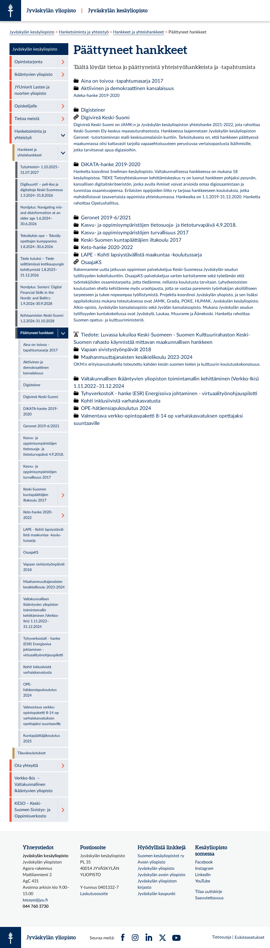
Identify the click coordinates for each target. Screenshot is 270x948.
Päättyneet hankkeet (37, 333)
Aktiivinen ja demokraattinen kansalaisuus (127, 88)
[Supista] (63, 134)
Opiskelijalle (26, 106)
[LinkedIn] (149, 937)
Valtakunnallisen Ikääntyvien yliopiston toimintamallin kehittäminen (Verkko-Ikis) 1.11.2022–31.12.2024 (41, 613)
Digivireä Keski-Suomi (105, 117)
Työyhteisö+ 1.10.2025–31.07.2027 (39, 170)
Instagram (204, 868)
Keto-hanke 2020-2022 (107, 247)
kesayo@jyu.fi (35, 900)
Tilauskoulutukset (31, 753)
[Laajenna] (63, 62)
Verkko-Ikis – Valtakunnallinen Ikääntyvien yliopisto (33, 784)
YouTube (202, 881)
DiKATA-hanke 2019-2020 (110, 164)
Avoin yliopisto (151, 862)
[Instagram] (135, 937)
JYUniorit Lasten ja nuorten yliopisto (32, 90)
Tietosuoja (221, 937)
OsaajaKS (91, 262)
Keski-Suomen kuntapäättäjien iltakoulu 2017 (131, 240)
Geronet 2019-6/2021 (106, 217)
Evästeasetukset (249, 937)
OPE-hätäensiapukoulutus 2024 (116, 408)
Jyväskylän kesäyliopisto (118, 10)
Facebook (204, 862)
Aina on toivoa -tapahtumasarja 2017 (122, 81)
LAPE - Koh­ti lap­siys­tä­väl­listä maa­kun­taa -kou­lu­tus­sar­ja (141, 254)
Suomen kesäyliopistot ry (161, 856)
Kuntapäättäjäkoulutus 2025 (41, 738)
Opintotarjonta (28, 62)
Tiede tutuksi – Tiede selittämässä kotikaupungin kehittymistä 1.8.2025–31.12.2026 (42, 267)
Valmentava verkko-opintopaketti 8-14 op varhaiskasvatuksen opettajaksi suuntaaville (42, 716)
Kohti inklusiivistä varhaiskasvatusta (120, 401)
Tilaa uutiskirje (208, 892)
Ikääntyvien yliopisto (33, 74)
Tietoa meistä (27, 119)
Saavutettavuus (209, 898)
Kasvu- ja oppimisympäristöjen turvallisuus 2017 (135, 232)
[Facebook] (123, 937)
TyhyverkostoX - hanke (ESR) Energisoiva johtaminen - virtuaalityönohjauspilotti (169, 393)
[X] (162, 937)
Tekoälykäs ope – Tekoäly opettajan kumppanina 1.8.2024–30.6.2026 (40, 241)
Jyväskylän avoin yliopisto (161, 875)
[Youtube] (176, 937)
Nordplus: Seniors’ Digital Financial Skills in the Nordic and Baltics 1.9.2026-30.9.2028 (40, 295)
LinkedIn (203, 875)
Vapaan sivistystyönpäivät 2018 (116, 349)
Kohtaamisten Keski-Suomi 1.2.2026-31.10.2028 (41, 318)
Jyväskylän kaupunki (156, 894)
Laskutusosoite (94, 894)
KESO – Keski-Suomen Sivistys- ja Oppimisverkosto (32, 809)
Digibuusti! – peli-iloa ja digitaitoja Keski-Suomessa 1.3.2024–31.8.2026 (41, 190)
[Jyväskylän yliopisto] (10, 10)
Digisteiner (93, 110)
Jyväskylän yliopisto (51, 10)
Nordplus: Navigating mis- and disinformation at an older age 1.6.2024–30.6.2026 (41, 216)
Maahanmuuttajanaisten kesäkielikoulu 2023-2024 (136, 357)
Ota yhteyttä (26, 765)
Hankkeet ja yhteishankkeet (138, 32)
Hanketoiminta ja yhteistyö (84, 32)
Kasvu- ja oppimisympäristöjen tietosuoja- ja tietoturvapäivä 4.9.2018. (159, 225)
